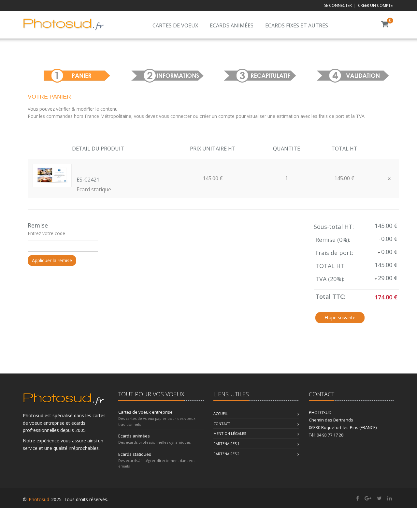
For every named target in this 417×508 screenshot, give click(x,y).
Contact (221, 423)
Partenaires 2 (226, 453)
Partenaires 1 (226, 443)
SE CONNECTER (338, 5)
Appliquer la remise (52, 260)
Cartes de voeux (175, 25)
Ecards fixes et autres (296, 25)
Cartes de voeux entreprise (145, 412)
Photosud (39, 499)
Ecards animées (231, 25)
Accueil (220, 413)
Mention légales (229, 433)
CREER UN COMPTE (375, 5)
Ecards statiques (134, 454)
